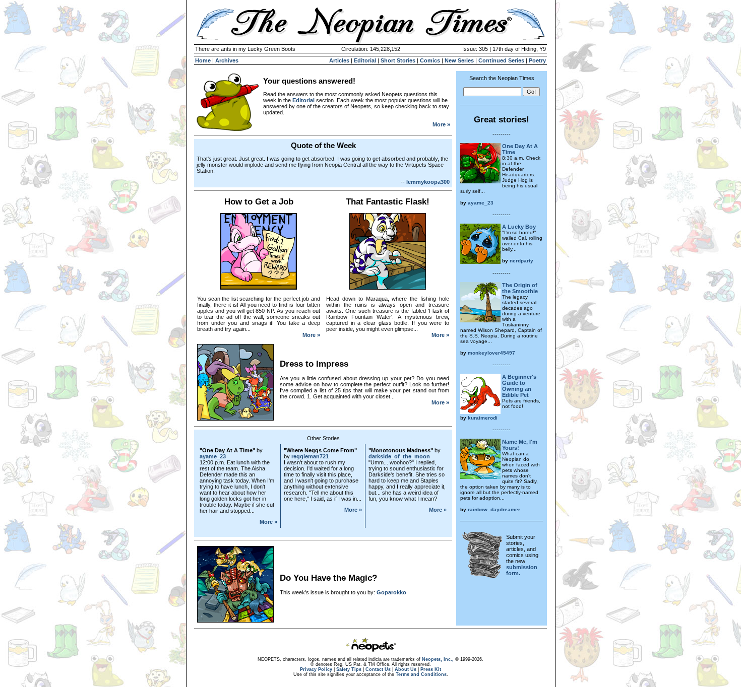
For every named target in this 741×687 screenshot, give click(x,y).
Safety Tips (348, 669)
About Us (405, 669)
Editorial (365, 60)
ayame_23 (213, 456)
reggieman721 (310, 456)
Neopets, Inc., (438, 659)
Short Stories (398, 60)
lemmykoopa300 (428, 182)
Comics (430, 60)
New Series (459, 60)
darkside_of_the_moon (399, 456)
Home (203, 60)
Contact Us (378, 669)
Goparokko (391, 592)
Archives (226, 60)
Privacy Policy (316, 669)
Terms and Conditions (421, 674)
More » (441, 124)
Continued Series (501, 60)
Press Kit (430, 669)
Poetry (537, 60)
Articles (339, 60)
